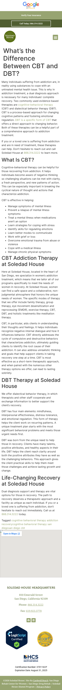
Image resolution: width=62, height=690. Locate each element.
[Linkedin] (33, 620)
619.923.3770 (34, 611)
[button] (55, 37)
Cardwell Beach (40, 680)
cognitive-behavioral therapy (35, 104)
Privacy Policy (44, 686)
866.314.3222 (32, 152)
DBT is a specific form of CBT (33, 119)
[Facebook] (29, 620)
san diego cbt (16, 528)
